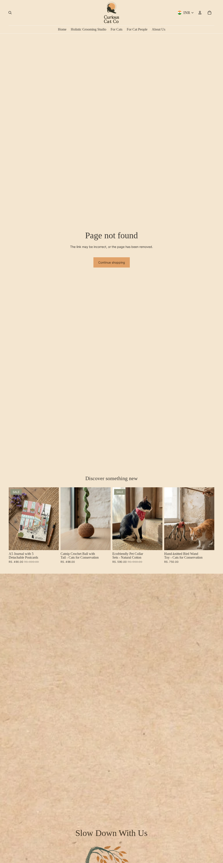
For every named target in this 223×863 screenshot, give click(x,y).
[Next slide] (55, 519)
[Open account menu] (200, 12)
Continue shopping (111, 262)
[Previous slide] (12, 519)
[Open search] (10, 12)
